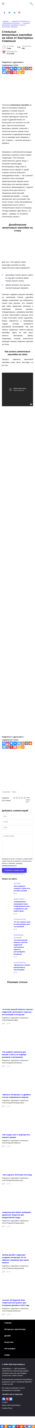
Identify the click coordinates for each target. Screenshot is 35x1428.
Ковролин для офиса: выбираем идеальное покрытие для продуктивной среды (16, 1214)
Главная (7, 1323)
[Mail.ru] (26, 68)
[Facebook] (4, 68)
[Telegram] (4, 72)
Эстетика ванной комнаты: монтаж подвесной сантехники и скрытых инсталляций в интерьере (20, 947)
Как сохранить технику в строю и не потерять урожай (22, 888)
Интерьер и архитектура (14, 1329)
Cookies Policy (7, 1408)
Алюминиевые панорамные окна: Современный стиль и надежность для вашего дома (22, 906)
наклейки (7, 792)
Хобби (7, 1355)
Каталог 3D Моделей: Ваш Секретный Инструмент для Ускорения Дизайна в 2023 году (15, 1302)
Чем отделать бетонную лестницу (17, 1175)
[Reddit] (30, 68)
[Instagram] (7, 68)
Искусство (8, 1342)
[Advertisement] (17, 773)
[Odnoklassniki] (22, 68)
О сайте (5, 1402)
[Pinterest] (11, 72)
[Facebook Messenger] (11, 68)
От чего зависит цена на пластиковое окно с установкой (22, 924)
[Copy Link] (19, 72)
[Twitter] (19, 68)
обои (14, 792)
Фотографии (9, 1349)
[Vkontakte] (15, 68)
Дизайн (7, 1336)
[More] (22, 72)
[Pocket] (15, 72)
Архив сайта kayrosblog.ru (11, 1405)
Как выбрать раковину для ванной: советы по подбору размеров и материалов (14, 1054)
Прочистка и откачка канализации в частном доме (22, 967)
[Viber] (7, 72)
